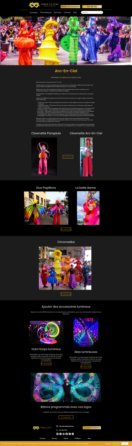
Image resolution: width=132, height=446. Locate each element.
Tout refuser (116, 443)
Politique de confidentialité (82, 443)
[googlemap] (63, 434)
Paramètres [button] (108, 443)
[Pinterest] (70, 434)
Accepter (125, 443)
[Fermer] (130, 443)
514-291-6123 (63, 430)
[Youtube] (57, 434)
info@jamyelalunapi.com (66, 426)
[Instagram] (60, 434)
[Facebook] (66, 434)
